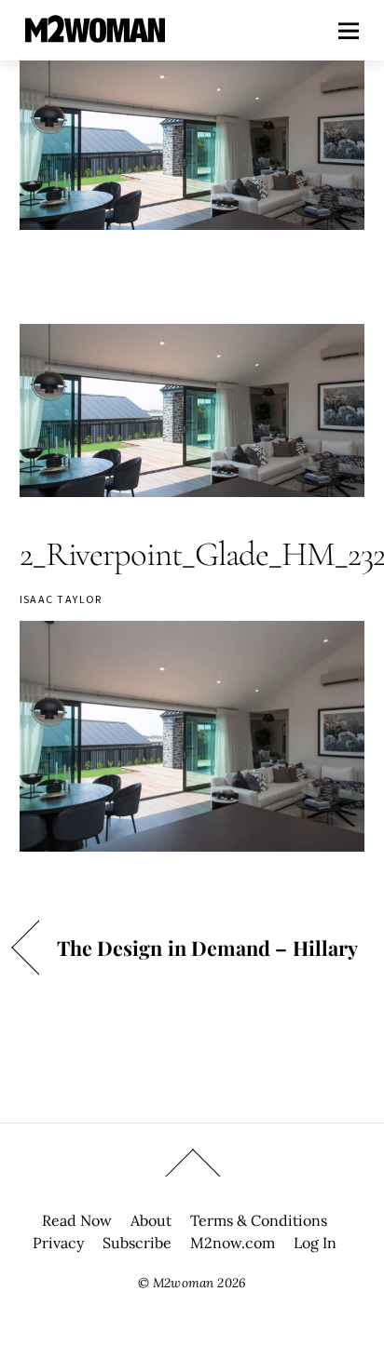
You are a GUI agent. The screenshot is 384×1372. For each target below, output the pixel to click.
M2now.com (232, 1242)
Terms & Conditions (258, 1220)
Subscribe (137, 1242)
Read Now (77, 1220)
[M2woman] (95, 33)
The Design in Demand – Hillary (208, 947)
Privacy (58, 1242)
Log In (315, 1242)
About (150, 1220)
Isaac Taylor (61, 599)
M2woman (183, 1282)
